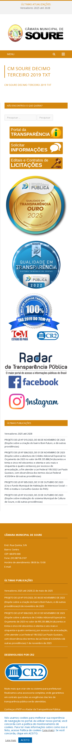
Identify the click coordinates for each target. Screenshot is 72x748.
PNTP (19, 709)
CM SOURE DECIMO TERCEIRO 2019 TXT (27, 84)
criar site (25, 688)
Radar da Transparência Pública (43, 709)
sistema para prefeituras (47, 688)
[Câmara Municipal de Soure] (36, 32)
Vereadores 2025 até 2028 (18, 433)
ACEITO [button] (25, 740)
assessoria (28, 692)
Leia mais (48, 730)
